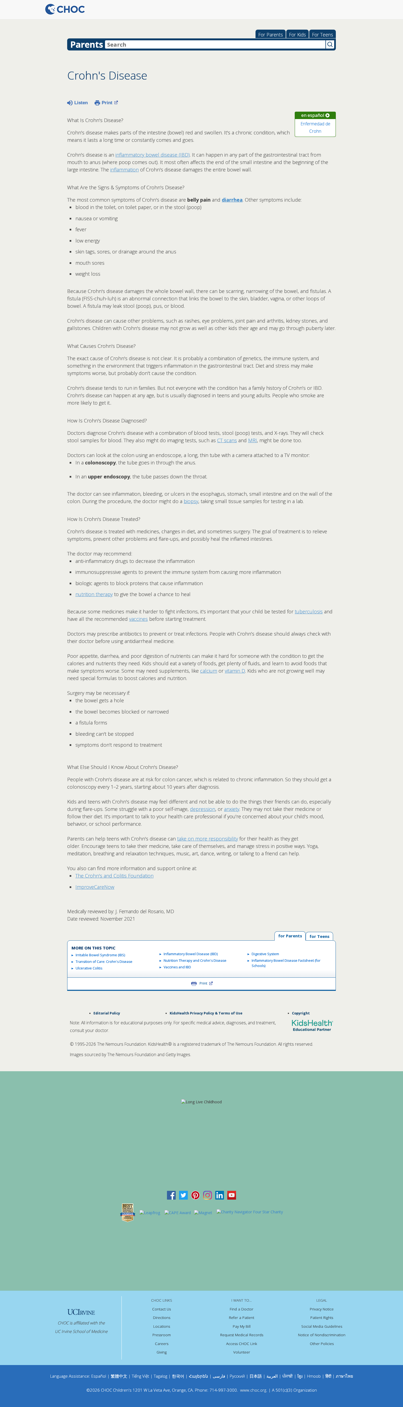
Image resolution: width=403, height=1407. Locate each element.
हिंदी (328, 1376)
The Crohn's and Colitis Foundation (114, 875)
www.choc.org (253, 1390)
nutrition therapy (94, 594)
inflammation (124, 169)
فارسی (219, 1376)
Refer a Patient (241, 1317)
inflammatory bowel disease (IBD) (152, 154)
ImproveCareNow (94, 887)
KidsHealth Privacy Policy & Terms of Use (206, 1013)
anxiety (231, 809)
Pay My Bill (242, 1326)
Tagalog (160, 1376)
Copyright (301, 1013)
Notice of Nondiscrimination (321, 1334)
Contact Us (161, 1309)
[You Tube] (231, 1194)
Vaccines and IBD (177, 967)
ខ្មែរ (300, 1376)
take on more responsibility (207, 838)
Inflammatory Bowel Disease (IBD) (191, 954)
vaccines (138, 619)
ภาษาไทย (344, 1376)
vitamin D (235, 670)
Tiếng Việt (140, 1376)
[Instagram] (207, 1194)
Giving (162, 1352)
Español (98, 1376)
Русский (237, 1376)
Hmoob (314, 1376)
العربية (272, 1376)
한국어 (178, 1376)
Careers (161, 1343)
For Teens (322, 34)
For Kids (297, 34)
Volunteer (241, 1352)
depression (202, 809)
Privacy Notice (322, 1309)
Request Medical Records (241, 1334)
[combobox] (215, 44)
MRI (252, 440)
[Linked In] (219, 1194)
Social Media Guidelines (321, 1326)
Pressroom (161, 1334)
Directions (161, 1317)
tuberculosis (309, 611)
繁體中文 (119, 1376)
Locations (161, 1326)
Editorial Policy (106, 1013)
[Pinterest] (195, 1194)
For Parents (270, 34)
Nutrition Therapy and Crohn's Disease (195, 960)
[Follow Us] (183, 1194)
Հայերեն (198, 1376)
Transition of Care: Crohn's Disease (104, 961)
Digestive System (265, 954)
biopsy (191, 501)
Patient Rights (321, 1317)
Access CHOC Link (241, 1343)
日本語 (255, 1376)
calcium (208, 670)
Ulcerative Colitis (89, 968)
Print (107, 102)
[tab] (319, 936)
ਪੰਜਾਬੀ (288, 1376)
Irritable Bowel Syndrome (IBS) (100, 955)
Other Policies (322, 1343)
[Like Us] (171, 1194)
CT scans (227, 440)
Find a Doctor (241, 1309)
